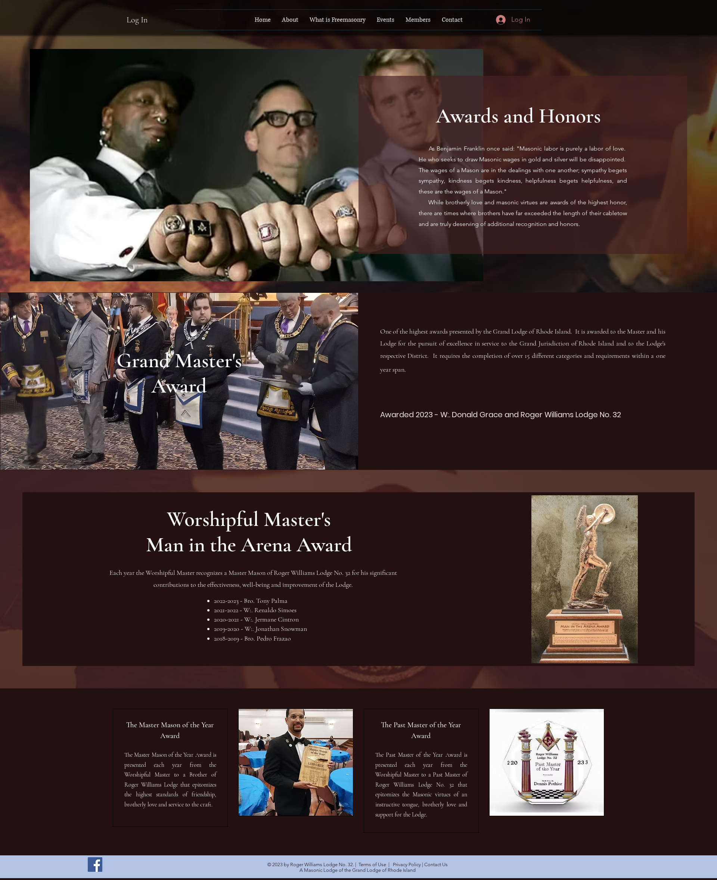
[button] (290, 20)
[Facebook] (95, 864)
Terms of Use (372, 864)
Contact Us (436, 864)
